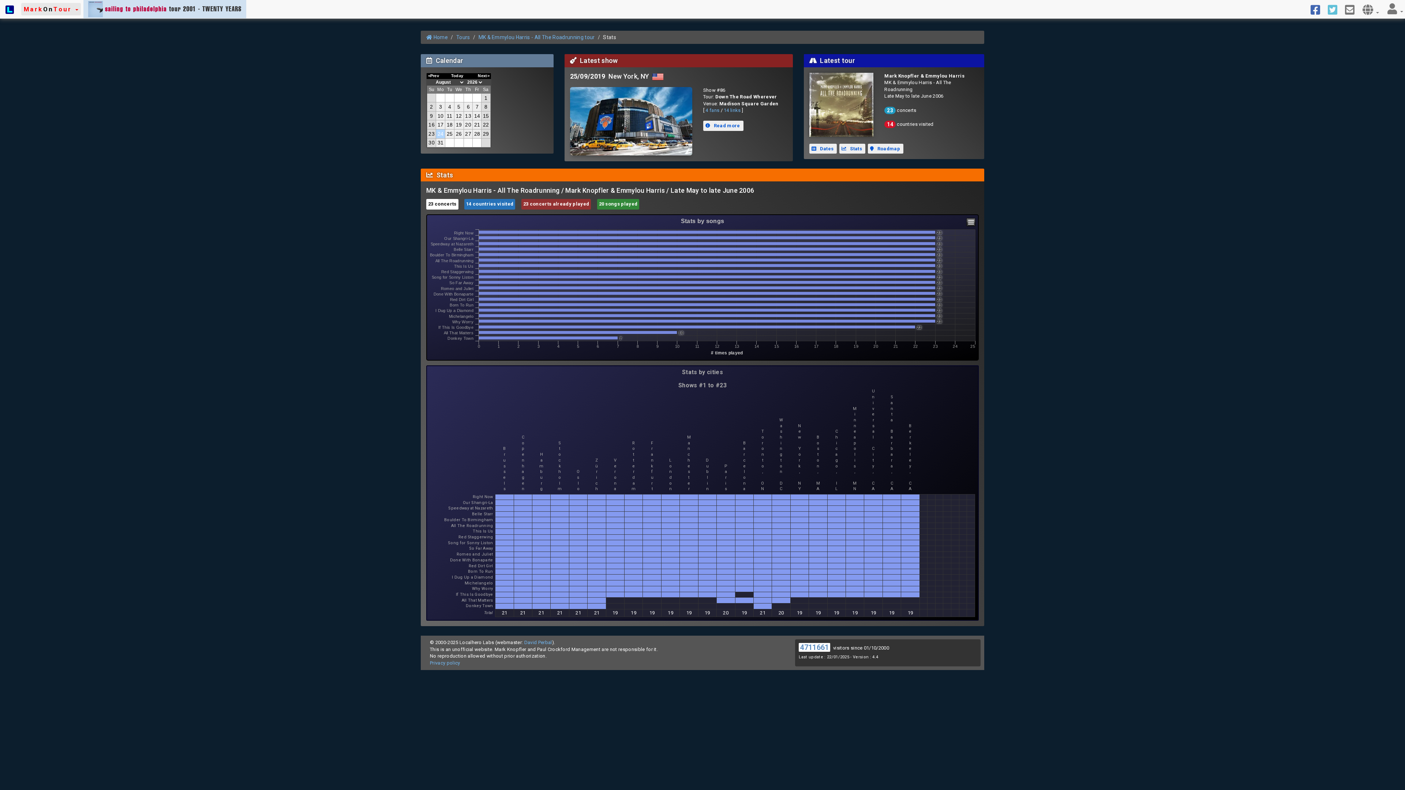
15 (486, 116)
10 (441, 116)
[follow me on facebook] (1318, 9)
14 (477, 116)
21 (477, 125)
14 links (732, 110)
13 (468, 116)
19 (459, 125)
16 (431, 125)
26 (459, 134)
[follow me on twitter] (1335, 9)
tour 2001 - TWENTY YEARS (173, 8)
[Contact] (1352, 9)
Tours (463, 37)
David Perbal (538, 642)
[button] (51, 9)
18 (450, 125)
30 (431, 143)
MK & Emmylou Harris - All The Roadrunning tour (537, 37)
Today (457, 76)
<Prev (433, 76)
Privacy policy (445, 663)
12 (459, 116)
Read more (726, 125)
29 (486, 134)
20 (468, 125)
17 (441, 125)
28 (477, 134)
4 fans (712, 110)
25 (450, 134)
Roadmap (888, 148)
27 (468, 134)
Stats (855, 148)
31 (441, 143)
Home (440, 37)
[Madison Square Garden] (631, 121)
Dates (825, 148)
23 (431, 134)
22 (486, 125)
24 (441, 134)
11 (450, 116)
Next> (484, 76)
